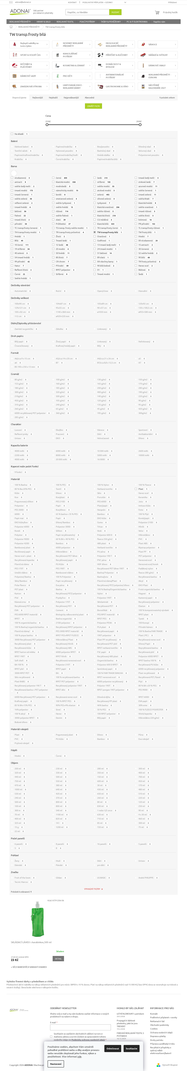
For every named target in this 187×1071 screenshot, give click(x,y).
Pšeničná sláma (24, 564)
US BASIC (103, 877)
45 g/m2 (103, 408)
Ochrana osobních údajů (161, 1032)
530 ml (20, 793)
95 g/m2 (144, 404)
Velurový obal (147, 150)
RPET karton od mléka (27, 652)
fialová (20, 215)
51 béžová (104, 253)
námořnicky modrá (67, 190)
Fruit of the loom (24, 877)
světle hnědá (64, 207)
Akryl (143, 580)
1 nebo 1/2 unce (106, 810)
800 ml (61, 802)
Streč (60, 709)
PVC (142, 539)
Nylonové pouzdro (66, 150)
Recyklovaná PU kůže (150, 664)
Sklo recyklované (24, 677)
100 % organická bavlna (27, 622)
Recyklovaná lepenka (26, 560)
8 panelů (62, 844)
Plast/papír (104, 505)
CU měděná (104, 219)
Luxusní (20, 430)
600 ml (102, 781)
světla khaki (146, 198)
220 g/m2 (145, 396)
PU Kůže (62, 564)
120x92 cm (146, 303)
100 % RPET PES (65, 701)
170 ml (144, 785)
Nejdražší (53, 97)
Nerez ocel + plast (25, 556)
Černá (20, 274)
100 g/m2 (62, 379)
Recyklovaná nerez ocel (151, 639)
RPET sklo (62, 689)
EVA (18, 610)
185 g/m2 (62, 388)
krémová (145, 219)
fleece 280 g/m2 (148, 572)
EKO (60, 438)
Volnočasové (105, 438)
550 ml (61, 781)
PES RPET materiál (108, 614)
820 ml (61, 818)
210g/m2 (21, 396)
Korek (19, 530)
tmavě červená (23, 194)
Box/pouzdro (105, 146)
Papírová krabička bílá (109, 159)
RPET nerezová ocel (108, 677)
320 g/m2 (62, 392)
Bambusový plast (24, 547)
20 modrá (62, 249)
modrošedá (63, 186)
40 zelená (21, 253)
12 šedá (62, 244)
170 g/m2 (145, 383)
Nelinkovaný (146, 341)
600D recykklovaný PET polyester (32, 413)
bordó (60, 194)
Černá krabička (64, 159)
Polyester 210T (65, 664)
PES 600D (103, 501)
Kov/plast (62, 497)
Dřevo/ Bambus (65, 522)
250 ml (144, 806)
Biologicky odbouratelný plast (72, 614)
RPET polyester (65, 269)
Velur (143, 530)
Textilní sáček (23, 150)
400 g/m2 (103, 392)
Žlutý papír (63, 341)
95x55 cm (62, 307)
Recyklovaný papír (66, 560)
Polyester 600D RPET (150, 656)
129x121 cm (22, 307)
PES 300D (21, 509)
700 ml (144, 776)
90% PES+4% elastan (67, 705)
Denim (61, 717)
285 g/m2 (21, 417)
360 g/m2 (62, 413)
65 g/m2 (62, 408)
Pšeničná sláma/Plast (109, 580)
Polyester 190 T (106, 556)
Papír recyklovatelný (67, 535)
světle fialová (64, 215)
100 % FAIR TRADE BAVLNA (112, 673)
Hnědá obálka (105, 155)
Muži (60, 860)
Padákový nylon (148, 568)
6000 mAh (62, 451)
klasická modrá (66, 182)
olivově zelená (106, 198)
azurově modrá (148, 186)
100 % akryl (22, 713)
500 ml (61, 776)
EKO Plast (145, 585)
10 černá (22, 244)
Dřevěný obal (147, 146)
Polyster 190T (105, 685)
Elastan (144, 606)
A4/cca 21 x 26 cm (107, 358)
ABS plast (103, 543)
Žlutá (60, 236)
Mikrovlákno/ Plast (66, 639)
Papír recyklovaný (66, 580)
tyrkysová (103, 203)
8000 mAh (62, 455)
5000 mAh (104, 455)
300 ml (144, 768)
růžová (62, 211)
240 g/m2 (62, 404)
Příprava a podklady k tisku (162, 1043)
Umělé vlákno (23, 572)
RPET (19, 618)
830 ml (102, 806)
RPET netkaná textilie (109, 647)
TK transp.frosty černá (109, 228)
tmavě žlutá (22, 219)
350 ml (102, 772)
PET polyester (147, 556)
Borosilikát (104, 610)
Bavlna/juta (104, 576)
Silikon (61, 530)
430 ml (102, 789)
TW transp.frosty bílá (109, 232)
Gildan (61, 877)
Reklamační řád (157, 1021)
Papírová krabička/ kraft (69, 155)
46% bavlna (104, 705)
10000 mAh (146, 455)
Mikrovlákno (146, 535)
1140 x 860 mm (65, 312)
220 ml (144, 797)
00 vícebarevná (148, 240)
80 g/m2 (20, 379)
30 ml (101, 785)
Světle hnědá (23, 278)
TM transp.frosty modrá (27, 232)
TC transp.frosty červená (28, 228)
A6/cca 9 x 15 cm (24, 358)
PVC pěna (103, 560)
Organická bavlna (107, 660)
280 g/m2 (145, 388)
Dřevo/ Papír (146, 643)
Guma (102, 522)
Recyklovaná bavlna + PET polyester (31, 691)
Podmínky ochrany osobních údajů (88, 1039)
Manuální (145, 291)
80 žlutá (61, 257)
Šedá (143, 274)
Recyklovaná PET (107, 606)
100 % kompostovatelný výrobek (156, 610)
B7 (59, 362)
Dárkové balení (24, 146)
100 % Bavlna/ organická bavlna (31, 627)
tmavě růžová (147, 211)
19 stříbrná (22, 249)
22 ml (19, 831)
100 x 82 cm (22, 312)
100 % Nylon (105, 484)
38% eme (145, 705)
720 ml (102, 827)
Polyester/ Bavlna (25, 576)
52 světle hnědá (148, 253)
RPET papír (63, 668)
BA (59, 673)
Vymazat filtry (92, 888)
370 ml (61, 797)
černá (61, 177)
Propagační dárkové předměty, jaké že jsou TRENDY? (127, 1023)
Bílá (19, 240)
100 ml (20, 806)
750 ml (20, 781)
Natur (19, 265)
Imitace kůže (146, 505)
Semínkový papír (106, 668)
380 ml (61, 785)
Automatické (23, 291)
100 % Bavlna (23, 484)
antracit (20, 182)
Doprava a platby (158, 1036)
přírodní (21, 223)
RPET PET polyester (67, 681)
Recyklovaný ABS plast (109, 656)
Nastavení (55, 1063)
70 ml (19, 814)
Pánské (61, 865)
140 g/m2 (103, 396)
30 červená (146, 249)
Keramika (145, 497)
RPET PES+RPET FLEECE (69, 635)
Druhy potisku (156, 1040)
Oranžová (103, 236)
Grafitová (103, 240)
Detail (58, 958)
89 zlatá (103, 257)
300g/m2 (145, 413)
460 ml (144, 818)
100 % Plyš (146, 514)
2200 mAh (21, 455)
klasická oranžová (108, 207)
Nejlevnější (37, 97)
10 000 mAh (104, 451)
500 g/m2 (62, 396)
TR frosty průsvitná (149, 261)
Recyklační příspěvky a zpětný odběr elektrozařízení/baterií (160, 1050)
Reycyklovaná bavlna (150, 647)
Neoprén (103, 509)
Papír (60, 505)
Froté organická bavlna (151, 589)
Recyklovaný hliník (66, 643)
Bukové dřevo (23, 722)
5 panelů (144, 844)
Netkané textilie (107, 547)
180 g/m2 (21, 388)
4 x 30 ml (145, 814)
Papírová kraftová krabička (29, 155)
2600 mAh (145, 451)
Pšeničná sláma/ (24, 631)
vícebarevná (22, 177)
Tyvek (143, 618)
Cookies (154, 1028)
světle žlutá (146, 215)
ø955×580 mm (147, 312)
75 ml (143, 827)
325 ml (20, 823)
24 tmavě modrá (106, 249)
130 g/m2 (103, 379)
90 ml (143, 810)
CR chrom (62, 261)
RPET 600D (146, 697)
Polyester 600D (24, 526)
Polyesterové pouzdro (151, 155)
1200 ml (61, 827)
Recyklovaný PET (66, 606)
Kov (18, 497)
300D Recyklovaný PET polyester (32, 639)
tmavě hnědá (23, 207)
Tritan (102, 526)
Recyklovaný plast (25, 643)
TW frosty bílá (147, 232)
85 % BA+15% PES (25, 705)
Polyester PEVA (106, 622)
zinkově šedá (146, 182)
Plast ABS (145, 543)
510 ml (144, 793)
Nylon (102, 593)
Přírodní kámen (148, 627)
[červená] (14, 173)
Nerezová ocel (147, 560)
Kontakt (72, 2)
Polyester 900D (24, 539)
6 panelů (21, 844)
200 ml (20, 768)
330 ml (61, 772)
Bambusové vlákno (66, 572)
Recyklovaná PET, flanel (151, 677)
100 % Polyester (65, 576)
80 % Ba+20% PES (25, 489)
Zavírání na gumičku (26, 329)
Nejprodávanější (71, 97)
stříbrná (104, 182)
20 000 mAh (63, 459)
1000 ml (20, 789)
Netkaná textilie (106, 489)
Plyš (142, 681)
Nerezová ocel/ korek (150, 564)
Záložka (61, 329)
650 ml (102, 793)
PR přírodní (147, 223)
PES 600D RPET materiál (28, 614)
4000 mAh (21, 451)
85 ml (101, 823)
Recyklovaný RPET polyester (71, 627)
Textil (60, 489)
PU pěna (103, 551)
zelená (103, 194)
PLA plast (103, 627)
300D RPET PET (24, 673)
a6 (18, 362)
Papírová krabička (66, 146)
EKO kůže (103, 518)
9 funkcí (20, 472)
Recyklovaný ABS (66, 647)
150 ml (102, 776)
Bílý (101, 345)
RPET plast (146, 614)
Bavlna (61, 589)
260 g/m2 (21, 408)
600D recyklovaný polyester (153, 668)
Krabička (21, 159)
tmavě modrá (24, 190)
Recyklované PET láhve (68, 556)
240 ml (20, 797)
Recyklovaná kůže (25, 647)
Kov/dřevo (62, 509)
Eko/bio (61, 430)
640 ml (61, 789)
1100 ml (61, 814)
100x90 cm (22, 303)
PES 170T (21, 568)
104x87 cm (63, 303)
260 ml (102, 797)
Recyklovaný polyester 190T (71, 685)
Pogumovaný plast (66, 734)
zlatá (60, 219)
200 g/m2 (103, 388)
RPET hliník (63, 656)
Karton (20, 593)
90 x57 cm (104, 307)
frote (143, 509)
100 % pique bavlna (26, 635)
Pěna (143, 734)
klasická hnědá (147, 203)
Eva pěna (62, 585)
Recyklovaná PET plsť (109, 643)
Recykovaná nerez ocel (68, 697)
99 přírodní (22, 261)
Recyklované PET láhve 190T (112, 568)
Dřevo (143, 438)
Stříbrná (61, 274)
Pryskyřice (62, 597)
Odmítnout (113, 1048)
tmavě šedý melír (148, 177)
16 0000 (103, 459)
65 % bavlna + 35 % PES (69, 514)
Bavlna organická (66, 618)
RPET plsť (21, 668)
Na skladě (21, 133)
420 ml (61, 793)
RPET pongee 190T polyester (112, 689)
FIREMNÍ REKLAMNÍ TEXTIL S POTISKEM (130, 1034)
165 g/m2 (103, 383)
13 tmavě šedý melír (108, 244)
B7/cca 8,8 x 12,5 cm (108, 362)
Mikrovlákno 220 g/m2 (151, 717)
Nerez (60, 713)
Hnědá (20, 236)
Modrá (143, 236)
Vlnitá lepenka (147, 713)
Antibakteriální (148, 434)
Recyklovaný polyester (151, 601)
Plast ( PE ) (146, 635)
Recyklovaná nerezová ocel (70, 660)
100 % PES (63, 484)
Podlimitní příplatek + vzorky (97, 2)
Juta (143, 501)
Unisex (20, 438)
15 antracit (146, 244)
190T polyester (106, 635)
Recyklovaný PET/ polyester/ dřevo (115, 585)
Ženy (19, 860)
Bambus (103, 514)
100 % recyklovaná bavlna (70, 677)
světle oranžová (148, 207)
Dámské (20, 865)
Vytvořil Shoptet (170, 1064)
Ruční (60, 291)
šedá (102, 177)
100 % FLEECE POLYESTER (153, 709)
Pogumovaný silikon (26, 501)
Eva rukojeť (146, 739)
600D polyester (65, 547)
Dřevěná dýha (105, 697)
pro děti (103, 865)
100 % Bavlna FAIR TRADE (153, 631)
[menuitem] (20, 21)
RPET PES (103, 618)
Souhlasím (131, 1048)
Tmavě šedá (63, 240)
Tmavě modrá (105, 274)
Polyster (20, 535)
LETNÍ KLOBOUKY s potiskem (130, 1013)
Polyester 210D (148, 522)
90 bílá (144, 257)
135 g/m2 (103, 404)
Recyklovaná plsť (148, 652)
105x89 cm (104, 303)
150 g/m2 (145, 379)
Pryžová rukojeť (24, 743)
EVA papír (145, 701)
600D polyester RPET (68, 652)
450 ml (144, 781)
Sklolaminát (104, 601)
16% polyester (23, 709)
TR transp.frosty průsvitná (70, 232)
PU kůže (62, 739)
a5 (142, 358)
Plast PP (144, 551)
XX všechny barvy (107, 261)
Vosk (101, 530)
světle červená (147, 190)
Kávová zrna (22, 601)
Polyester (21, 505)
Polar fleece (22, 585)
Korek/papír (146, 518)
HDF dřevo (104, 564)
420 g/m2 (145, 408)
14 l (59, 823)
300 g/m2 (21, 392)
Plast (143, 489)
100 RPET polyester (108, 713)
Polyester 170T (65, 601)
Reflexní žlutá (23, 269)
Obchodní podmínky (159, 1025)
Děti (101, 434)
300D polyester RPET (26, 717)
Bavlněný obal (105, 150)
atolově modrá (106, 190)
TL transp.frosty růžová (151, 228)
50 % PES (103, 709)
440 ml (20, 776)
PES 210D (62, 501)
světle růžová (105, 211)
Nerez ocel (146, 265)
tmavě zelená (147, 194)
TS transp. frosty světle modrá (71, 228)
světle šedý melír (24, 186)
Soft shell (21, 660)
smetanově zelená (66, 198)
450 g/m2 (21, 400)
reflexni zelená (24, 203)
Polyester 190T (106, 597)
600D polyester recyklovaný (112, 681)
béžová (20, 211)
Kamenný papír (147, 597)
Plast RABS (22, 681)
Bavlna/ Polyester (107, 572)
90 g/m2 (144, 400)
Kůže (19, 493)
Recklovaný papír (24, 551)
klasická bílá (105, 223)
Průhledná (63, 223)
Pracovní (62, 434)
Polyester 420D (24, 543)
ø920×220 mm (64, 316)
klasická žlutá (106, 215)
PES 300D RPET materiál (69, 631)
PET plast (21, 589)
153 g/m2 (21, 383)
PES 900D (145, 689)
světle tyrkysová (65, 203)
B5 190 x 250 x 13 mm (27, 366)
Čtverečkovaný (24, 345)
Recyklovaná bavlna (150, 576)
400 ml (144, 772)
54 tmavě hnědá (24, 257)
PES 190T (62, 568)
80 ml (101, 802)
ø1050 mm (104, 312)
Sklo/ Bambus (23, 580)
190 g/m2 (145, 392)
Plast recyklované (149, 673)
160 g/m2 (62, 383)
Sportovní (145, 430)
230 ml (61, 768)
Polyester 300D (65, 526)
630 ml (102, 814)
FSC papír (103, 652)
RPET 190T (22, 656)
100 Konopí (146, 622)
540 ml (61, 810)
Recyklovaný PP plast (109, 701)
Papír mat (21, 518)
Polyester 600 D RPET (109, 664)
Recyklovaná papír (107, 631)
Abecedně (89, 97)
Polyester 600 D (106, 535)
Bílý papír (21, 341)
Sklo (101, 493)
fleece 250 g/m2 (106, 539)
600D (19, 514)
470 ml (20, 785)
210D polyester (65, 622)
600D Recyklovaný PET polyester (32, 697)
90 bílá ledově (105, 265)
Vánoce (102, 430)
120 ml (144, 802)
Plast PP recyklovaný (109, 639)
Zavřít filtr (93, 106)
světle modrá (105, 186)
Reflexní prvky (23, 434)
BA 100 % (21, 664)
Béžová (144, 269)
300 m (19, 810)
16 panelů (103, 844)
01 (100, 269)
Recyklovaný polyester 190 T (30, 685)
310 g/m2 (21, 404)
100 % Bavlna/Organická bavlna (113, 589)
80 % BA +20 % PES (149, 685)
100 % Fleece (147, 484)
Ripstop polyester (149, 547)
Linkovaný (104, 329)
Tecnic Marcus (23, 882)
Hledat (115, 12)
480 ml (144, 789)
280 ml (102, 768)
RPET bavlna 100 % (149, 660)
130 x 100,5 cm (147, 307)
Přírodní (62, 265)
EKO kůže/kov (23, 522)
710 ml (102, 818)
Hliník (143, 526)
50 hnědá (62, 253)
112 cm (20, 316)
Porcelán (103, 497)
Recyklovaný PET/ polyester (71, 593)
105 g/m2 (62, 400)
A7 (142, 362)
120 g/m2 (103, 400)
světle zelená (23, 198)
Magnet (144, 593)
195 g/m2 (103, 413)
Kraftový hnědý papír (67, 345)
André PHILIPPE (148, 877)
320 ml (20, 772)
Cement (61, 610)
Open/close (104, 291)
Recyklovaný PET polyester (29, 606)
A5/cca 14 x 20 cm (66, 358)
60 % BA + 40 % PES (67, 539)
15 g (19, 827)
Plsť (18, 597)
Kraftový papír (23, 701)
